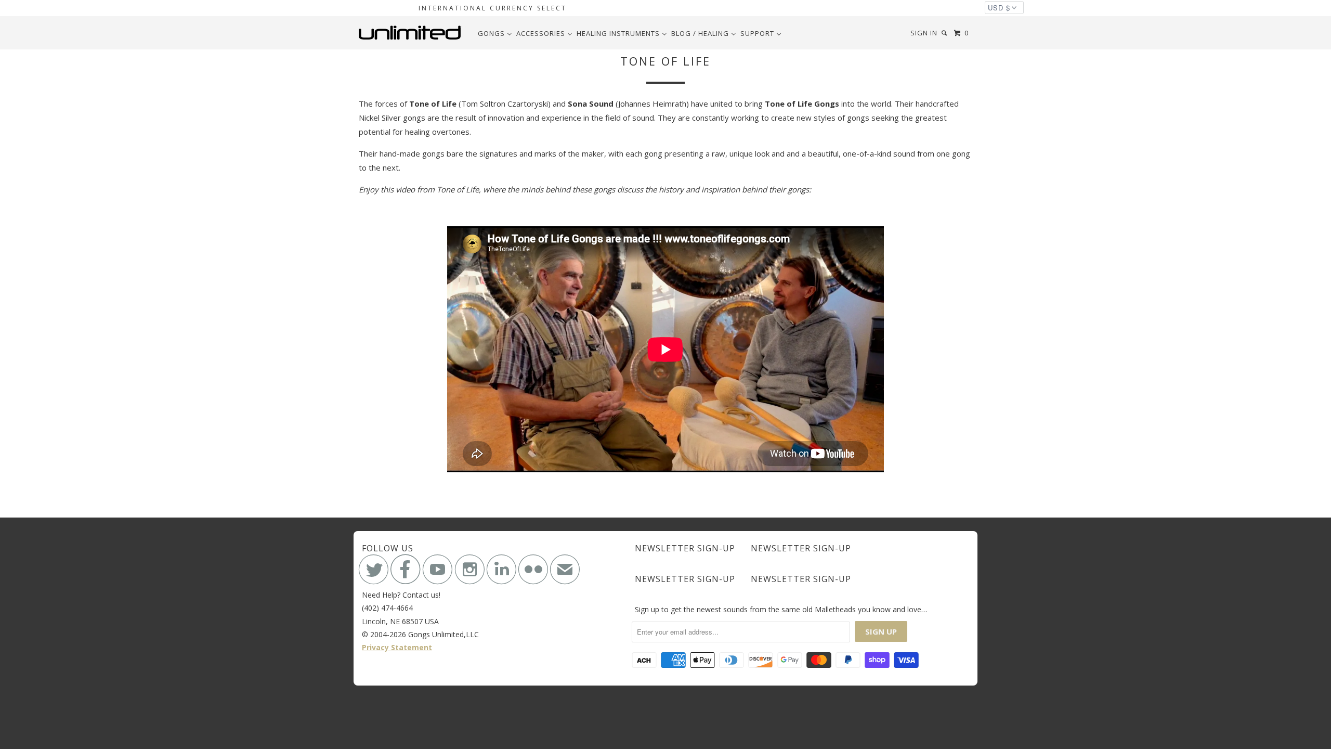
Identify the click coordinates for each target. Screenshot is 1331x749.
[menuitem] (495, 33)
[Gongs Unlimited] (412, 33)
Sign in (923, 32)
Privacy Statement (397, 647)
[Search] (945, 33)
